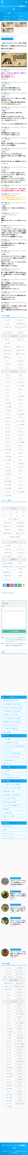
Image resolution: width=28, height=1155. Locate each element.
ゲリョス (20, 406)
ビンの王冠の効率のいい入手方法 (11, 777)
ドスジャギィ (20, 431)
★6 (11, 515)
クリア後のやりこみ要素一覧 (10, 728)
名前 (3, 606)
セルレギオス (7, 417)
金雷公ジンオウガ (20, 350)
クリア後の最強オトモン (9, 760)
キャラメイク (6, 819)
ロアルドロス (7, 491)
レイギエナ (20, 488)
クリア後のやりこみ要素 (14, 536)
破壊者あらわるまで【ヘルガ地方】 (12, 721)
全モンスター (7, 16)
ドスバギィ (7, 435)
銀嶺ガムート (7, 339)
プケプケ (20, 459)
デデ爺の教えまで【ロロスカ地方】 (12, 711)
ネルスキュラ (20, 445)
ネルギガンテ (20, 367)
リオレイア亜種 (7, 484)
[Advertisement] (14, 674)
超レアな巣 (20, 332)
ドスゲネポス (7, 431)
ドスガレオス (20, 428)
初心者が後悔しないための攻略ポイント (13, 795)
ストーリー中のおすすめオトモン (11, 756)
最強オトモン (7, 19)
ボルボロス (20, 470)
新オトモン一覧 (7, 763)
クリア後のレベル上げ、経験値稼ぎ (12, 784)
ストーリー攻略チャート (11, 697)
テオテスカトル (20, 360)
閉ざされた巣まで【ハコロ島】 (11, 700)
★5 (4, 515)
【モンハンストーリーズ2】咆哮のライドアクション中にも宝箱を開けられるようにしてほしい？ (15, 639)
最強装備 (20, 575)
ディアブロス (7, 424)
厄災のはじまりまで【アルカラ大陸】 (12, 707)
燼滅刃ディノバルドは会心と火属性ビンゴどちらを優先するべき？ (18, 895)
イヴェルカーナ (20, 364)
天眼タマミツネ (20, 339)
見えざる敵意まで (20, 522)
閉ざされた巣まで (7, 522)
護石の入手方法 (7, 826)
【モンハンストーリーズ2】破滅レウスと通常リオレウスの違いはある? (18, 953)
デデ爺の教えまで (20, 526)
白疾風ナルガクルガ (7, 350)
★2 (11, 511)
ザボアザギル (20, 410)
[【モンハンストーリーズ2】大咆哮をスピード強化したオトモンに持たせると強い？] (16, 585)
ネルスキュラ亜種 (7, 449)
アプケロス (20, 374)
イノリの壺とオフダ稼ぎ (9, 798)
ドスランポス (7, 438)
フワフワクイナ (7, 579)
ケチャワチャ (20, 403)
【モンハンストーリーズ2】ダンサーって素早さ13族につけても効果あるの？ (18, 922)
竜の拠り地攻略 (7, 732)
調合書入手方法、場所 (8, 791)
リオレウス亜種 (7, 488)
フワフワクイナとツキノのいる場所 (12, 787)
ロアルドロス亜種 (20, 491)
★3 (17, 511)
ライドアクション (20, 549)
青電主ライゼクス (7, 346)
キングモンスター (7, 549)
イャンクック (7, 385)
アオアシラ (7, 374)
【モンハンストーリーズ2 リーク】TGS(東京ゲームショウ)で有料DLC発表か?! (18, 882)
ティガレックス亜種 (20, 420)
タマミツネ (20, 417)
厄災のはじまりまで (7, 526)
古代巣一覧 (6, 774)
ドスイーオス (7, 428)
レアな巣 (20, 572)
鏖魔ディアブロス (7, 353)
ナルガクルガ (7, 442)
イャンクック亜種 (20, 385)
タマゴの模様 (20, 319)
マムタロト (21, 16)
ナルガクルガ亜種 (20, 442)
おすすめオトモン (7, 327)
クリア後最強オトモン (20, 323)
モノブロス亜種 (7, 495)
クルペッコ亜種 (20, 396)
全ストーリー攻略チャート (14, 519)
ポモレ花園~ (20, 529)
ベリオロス (20, 466)
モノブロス (7, 477)
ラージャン (20, 357)
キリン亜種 (7, 343)
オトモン (6, 735)
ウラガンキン (7, 389)
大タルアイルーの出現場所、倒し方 (12, 805)
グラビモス (20, 399)
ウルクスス (20, 389)
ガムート (7, 392)
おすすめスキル (20, 552)
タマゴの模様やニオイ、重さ (10, 742)
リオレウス (20, 484)
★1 (4, 511)
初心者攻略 (7, 781)
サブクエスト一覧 (7, 837)
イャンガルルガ (20, 382)
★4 (23, 511)
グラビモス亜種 (7, 403)
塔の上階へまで (7, 529)
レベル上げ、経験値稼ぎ (7, 563)
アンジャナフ (7, 382)
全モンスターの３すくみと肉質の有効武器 (13, 746)
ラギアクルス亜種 (7, 481)
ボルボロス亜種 (7, 474)
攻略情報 (6, 823)
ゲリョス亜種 (7, 410)
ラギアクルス (20, 477)
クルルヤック (7, 399)
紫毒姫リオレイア (7, 357)
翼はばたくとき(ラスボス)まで (10, 725)
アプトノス (7, 378)
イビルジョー (20, 378)
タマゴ (21, 13)
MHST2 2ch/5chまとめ (8, 592)
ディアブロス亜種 (20, 424)
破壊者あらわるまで (7, 533)
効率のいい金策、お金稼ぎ (9, 802)
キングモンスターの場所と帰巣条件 (12, 753)
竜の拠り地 (21, 19)
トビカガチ (20, 438)
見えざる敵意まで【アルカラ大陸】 (12, 704)
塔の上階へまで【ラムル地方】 (11, 714)
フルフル (7, 463)
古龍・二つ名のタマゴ (7, 332)
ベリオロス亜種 (7, 470)
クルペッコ (7, 396)
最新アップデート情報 (8, 816)
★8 (23, 515)
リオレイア (20, 481)
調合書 (5, 830)
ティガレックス (7, 420)
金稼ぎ (20, 563)
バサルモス (20, 452)
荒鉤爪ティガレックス (20, 353)
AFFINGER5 (15, 1152)
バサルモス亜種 (7, 456)
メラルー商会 (6, 770)
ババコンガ (20, 456)
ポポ (20, 474)
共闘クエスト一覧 (7, 833)
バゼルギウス (7, 452)
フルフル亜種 (20, 463)
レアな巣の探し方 (7, 812)
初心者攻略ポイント (7, 572)
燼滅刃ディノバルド (20, 346)
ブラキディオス (7, 466)
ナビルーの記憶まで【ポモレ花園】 (12, 718)
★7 (17, 515)
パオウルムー (20, 449)
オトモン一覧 (7, 319)
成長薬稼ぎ (6, 809)
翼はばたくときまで (20, 533)
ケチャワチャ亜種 (7, 406)
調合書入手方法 (7, 575)
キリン (7, 360)
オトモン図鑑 (7, 13)
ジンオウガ (7, 413)
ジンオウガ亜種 (20, 413)
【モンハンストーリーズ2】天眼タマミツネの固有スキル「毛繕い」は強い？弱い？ (18, 909)
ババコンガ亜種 (7, 459)
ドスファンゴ (20, 435)
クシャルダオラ (7, 364)
